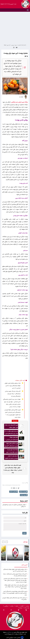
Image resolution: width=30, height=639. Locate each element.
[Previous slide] (7, 542)
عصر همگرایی (9, 632)
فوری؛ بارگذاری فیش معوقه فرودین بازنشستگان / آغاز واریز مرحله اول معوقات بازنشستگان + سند (11, 445)
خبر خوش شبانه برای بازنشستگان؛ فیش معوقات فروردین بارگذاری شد (14, 598)
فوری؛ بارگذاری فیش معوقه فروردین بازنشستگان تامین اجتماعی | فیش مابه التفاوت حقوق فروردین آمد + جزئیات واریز (12, 413)
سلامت (12, 606)
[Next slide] (3, 542)
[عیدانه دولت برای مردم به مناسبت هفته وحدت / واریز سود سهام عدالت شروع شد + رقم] (21, 451)
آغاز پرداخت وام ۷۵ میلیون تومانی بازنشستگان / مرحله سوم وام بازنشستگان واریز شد (12, 393)
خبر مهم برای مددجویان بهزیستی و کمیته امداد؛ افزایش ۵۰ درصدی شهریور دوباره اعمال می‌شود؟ (11, 457)
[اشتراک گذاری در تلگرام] (14, 488)
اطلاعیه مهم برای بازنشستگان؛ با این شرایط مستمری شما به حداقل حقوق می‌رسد (15, 557)
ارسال (24, 533)
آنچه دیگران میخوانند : (20, 380)
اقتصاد (22, 606)
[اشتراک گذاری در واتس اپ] (16, 488)
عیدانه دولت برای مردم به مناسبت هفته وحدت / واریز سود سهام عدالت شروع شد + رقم (11, 451)
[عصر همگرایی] (25, 4)
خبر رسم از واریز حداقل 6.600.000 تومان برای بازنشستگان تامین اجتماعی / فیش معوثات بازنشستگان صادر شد (11, 432)
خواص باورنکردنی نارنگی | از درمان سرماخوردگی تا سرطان (14, 505)
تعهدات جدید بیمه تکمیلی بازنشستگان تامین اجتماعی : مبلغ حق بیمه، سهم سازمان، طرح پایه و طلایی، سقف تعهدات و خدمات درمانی (11, 403)
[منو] (15, 10)
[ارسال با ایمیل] (16, 47)
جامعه (17, 606)
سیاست (27, 606)
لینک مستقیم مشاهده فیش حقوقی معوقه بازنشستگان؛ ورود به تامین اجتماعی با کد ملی (12, 385)
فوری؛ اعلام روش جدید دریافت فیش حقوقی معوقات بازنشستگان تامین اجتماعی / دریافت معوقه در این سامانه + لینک (11, 426)
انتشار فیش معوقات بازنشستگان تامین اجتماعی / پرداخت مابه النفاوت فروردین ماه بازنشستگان (12, 439)
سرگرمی (6, 606)
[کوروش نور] (26, 97)
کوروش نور (21, 97)
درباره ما (20, 608)
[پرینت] (14, 47)
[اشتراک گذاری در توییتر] (18, 488)
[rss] (26, 610)
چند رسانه (26, 608)
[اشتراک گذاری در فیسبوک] (12, 488)
